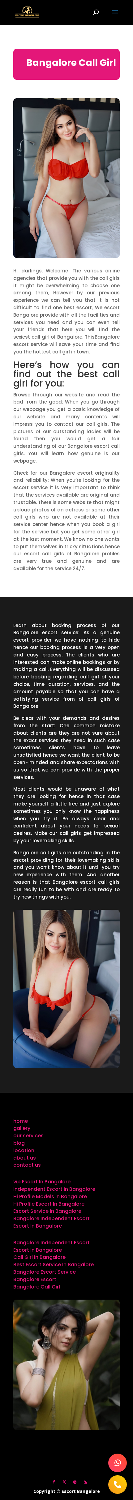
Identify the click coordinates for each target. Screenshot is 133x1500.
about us (24, 1157)
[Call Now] (117, 1484)
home (20, 1121)
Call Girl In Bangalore (39, 1257)
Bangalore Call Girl (36, 1286)
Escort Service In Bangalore (47, 1211)
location (23, 1150)
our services (28, 1135)
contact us (27, 1165)
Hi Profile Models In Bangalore (50, 1196)
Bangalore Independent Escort (51, 1218)
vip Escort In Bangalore (42, 1181)
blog (19, 1143)
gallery (21, 1128)
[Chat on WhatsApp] (117, 1463)
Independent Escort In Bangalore (54, 1189)
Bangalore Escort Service (44, 1272)
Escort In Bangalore (37, 1225)
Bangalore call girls (37, 852)
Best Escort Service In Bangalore (53, 1264)
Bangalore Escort (34, 1279)
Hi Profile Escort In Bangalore (48, 1203)
